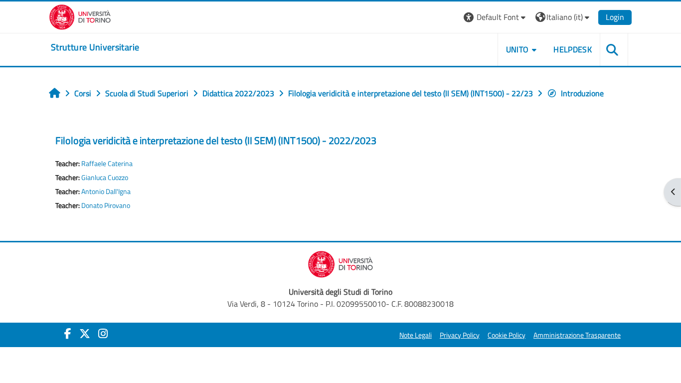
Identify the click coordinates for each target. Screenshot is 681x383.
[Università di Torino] (80, 16)
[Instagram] (103, 333)
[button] (495, 17)
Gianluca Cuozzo (104, 177)
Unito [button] (517, 49)
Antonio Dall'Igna (106, 191)
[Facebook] (67, 333)
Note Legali (415, 335)
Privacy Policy (460, 335)
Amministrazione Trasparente (577, 335)
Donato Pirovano (105, 205)
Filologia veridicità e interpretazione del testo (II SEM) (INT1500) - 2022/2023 (215, 140)
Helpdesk (572, 49)
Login (615, 17)
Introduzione (582, 93)
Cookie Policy (506, 335)
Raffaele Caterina (107, 163)
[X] (84, 333)
